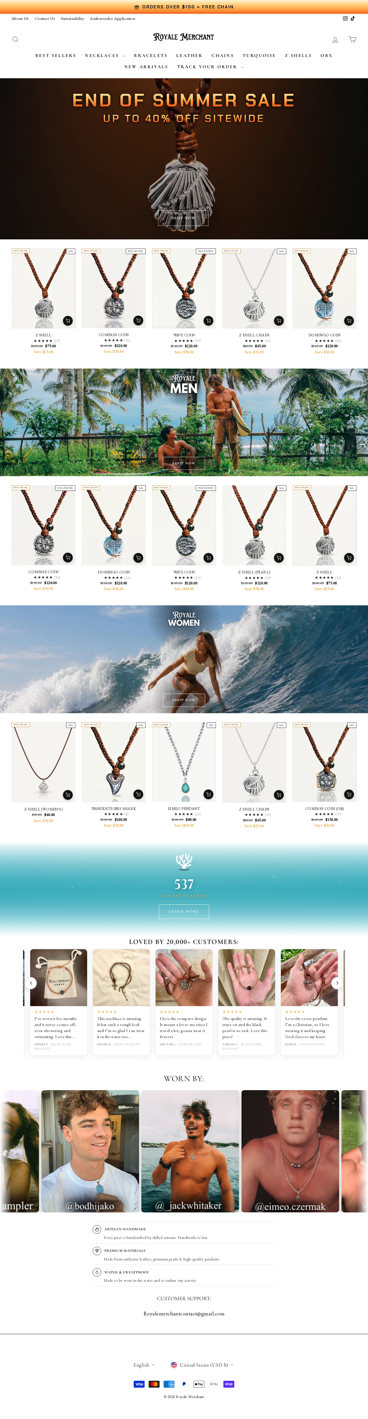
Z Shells (298, 55)
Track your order (208, 67)
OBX (327, 55)
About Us (20, 18)
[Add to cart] (68, 321)
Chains (223, 55)
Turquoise (259, 55)
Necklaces (103, 55)
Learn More (184, 911)
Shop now (183, 217)
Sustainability (72, 18)
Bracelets (151, 55)
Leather (189, 55)
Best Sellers (55, 55)
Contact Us (45, 18)
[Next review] (337, 983)
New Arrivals (146, 67)
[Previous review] (31, 983)
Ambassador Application (112, 18)
